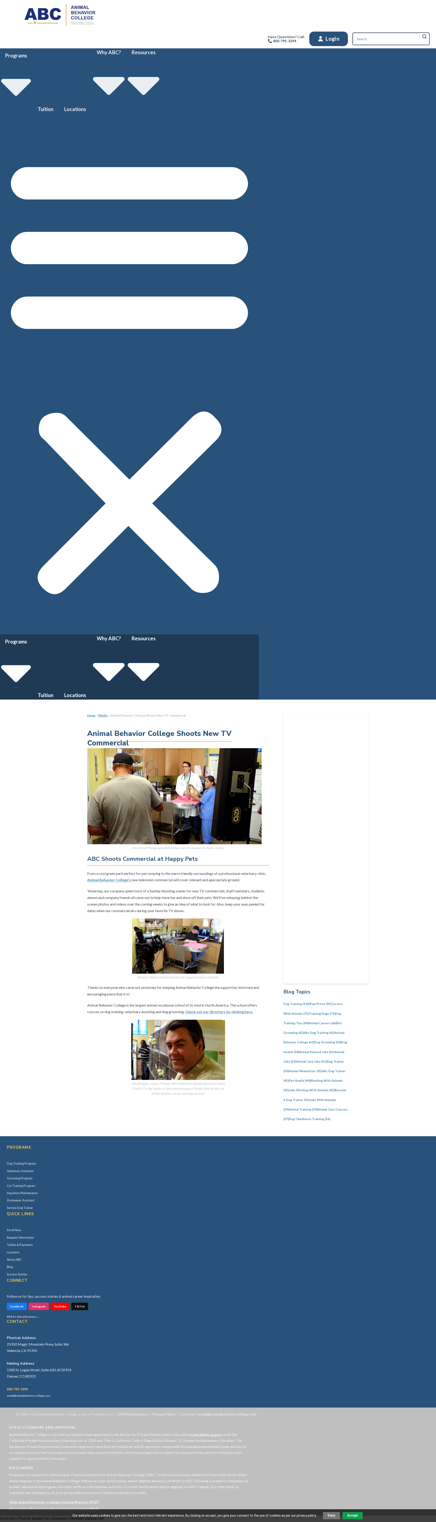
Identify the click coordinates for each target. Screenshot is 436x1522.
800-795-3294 (17, 1389)
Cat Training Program (21, 1186)
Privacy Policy (164, 1414)
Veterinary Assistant (20, 1171)
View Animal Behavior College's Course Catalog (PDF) (54, 1509)
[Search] (424, 36)
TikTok (80, 1306)
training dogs (322, 1013)
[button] (129, 373)
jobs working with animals (312, 1090)
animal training (303, 1109)
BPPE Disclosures (133, 1414)
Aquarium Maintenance (22, 1193)
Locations (75, 109)
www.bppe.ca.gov (206, 1434)
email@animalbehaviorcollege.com (28, 1395)
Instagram (38, 1306)
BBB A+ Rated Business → (23, 1316)
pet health (299, 1080)
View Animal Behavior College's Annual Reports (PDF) (54, 1502)
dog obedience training (309, 1119)
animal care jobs (311, 1061)
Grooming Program (19, 1178)
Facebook (16, 1306)
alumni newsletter (305, 1071)
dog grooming (327, 1042)
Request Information (20, 1237)
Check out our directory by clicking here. (219, 1012)
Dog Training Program (21, 1163)
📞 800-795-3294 (282, 41)
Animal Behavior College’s (109, 880)
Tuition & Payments (20, 1245)
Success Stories (17, 1274)
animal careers (323, 1023)
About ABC (14, 1259)
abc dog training (319, 1032)
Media (102, 715)
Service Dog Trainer (20, 1208)
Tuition (45, 109)
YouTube (60, 1306)
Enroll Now (14, 1230)
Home (91, 715)
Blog (10, 1267)
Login (332, 38)
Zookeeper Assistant (21, 1200)
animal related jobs (316, 1052)
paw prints (320, 1004)
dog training (296, 1004)
